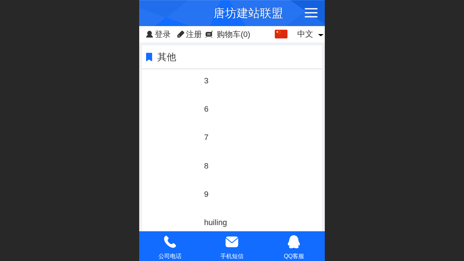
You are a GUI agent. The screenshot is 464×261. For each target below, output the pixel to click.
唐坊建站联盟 (248, 13)
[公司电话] (170, 241)
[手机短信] (232, 241)
